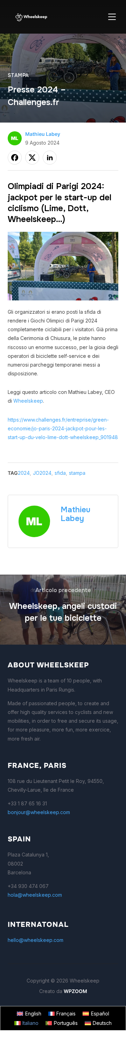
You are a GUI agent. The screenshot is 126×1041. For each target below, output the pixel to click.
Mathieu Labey (42, 134)
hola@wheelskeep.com (35, 895)
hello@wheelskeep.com (35, 940)
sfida (60, 473)
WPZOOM (75, 991)
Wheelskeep (28, 401)
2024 (24, 473)
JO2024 (42, 473)
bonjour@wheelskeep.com (39, 812)
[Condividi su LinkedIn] (50, 158)
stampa (18, 75)
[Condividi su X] (32, 158)
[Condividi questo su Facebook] (15, 158)
